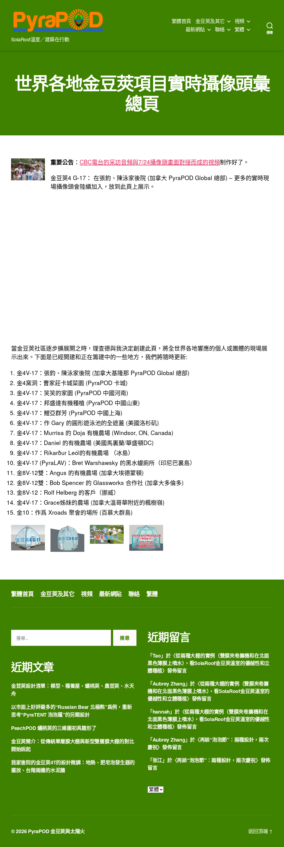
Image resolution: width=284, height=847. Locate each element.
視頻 (239, 21)
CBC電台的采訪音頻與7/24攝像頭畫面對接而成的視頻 (150, 162)
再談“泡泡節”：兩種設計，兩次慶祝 (216, 760)
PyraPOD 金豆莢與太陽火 (56, 831)
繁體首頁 (181, 21)
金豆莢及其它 (210, 21)
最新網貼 (195, 29)
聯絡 (220, 29)
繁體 (239, 29)
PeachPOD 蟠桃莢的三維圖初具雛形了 (53, 728)
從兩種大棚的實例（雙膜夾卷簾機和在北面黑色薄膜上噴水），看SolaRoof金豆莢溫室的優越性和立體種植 (209, 663)
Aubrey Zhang (169, 683)
